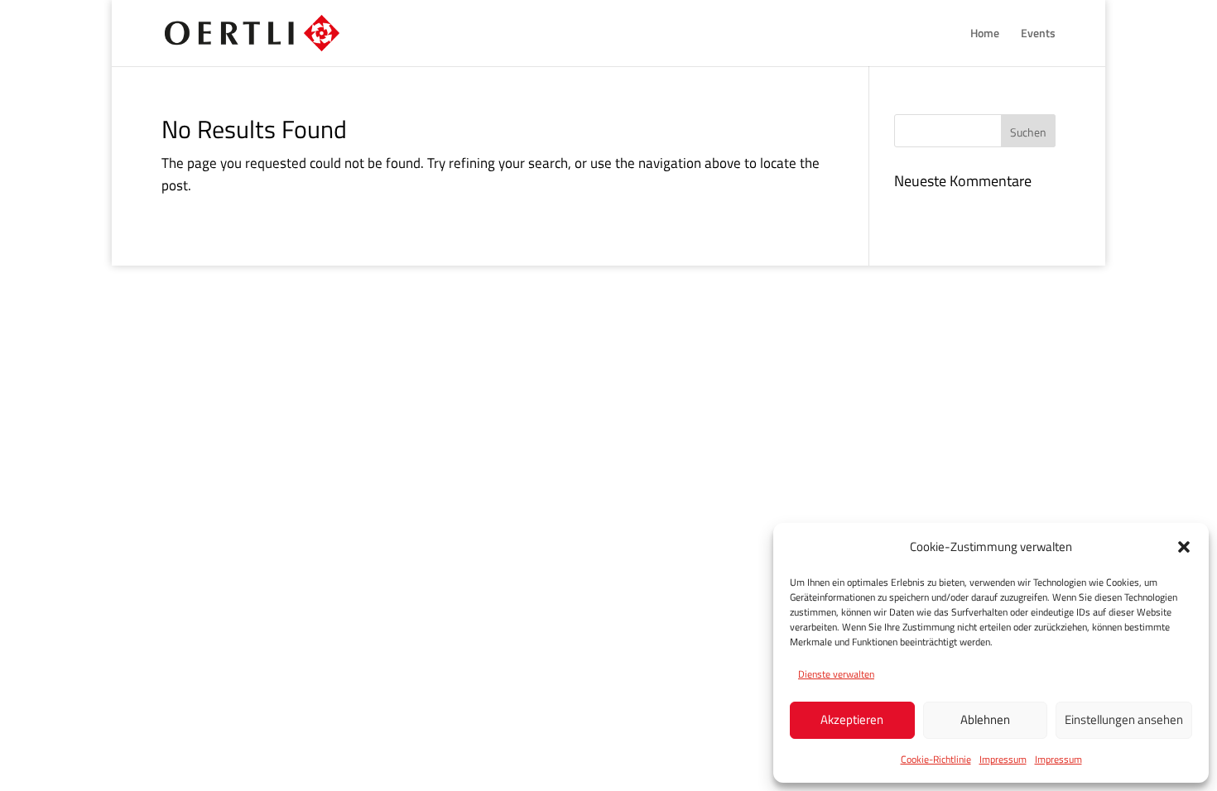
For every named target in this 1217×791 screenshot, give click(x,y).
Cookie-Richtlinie (936, 759)
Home (984, 34)
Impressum (1003, 759)
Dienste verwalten (836, 674)
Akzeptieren (851, 719)
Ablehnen (985, 719)
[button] (1184, 547)
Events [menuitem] (1038, 34)
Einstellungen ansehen (1124, 719)
